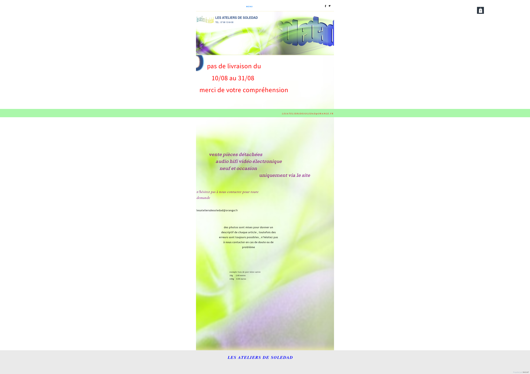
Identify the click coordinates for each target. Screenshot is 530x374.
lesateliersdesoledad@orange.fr (217, 210)
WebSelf (526, 372)
